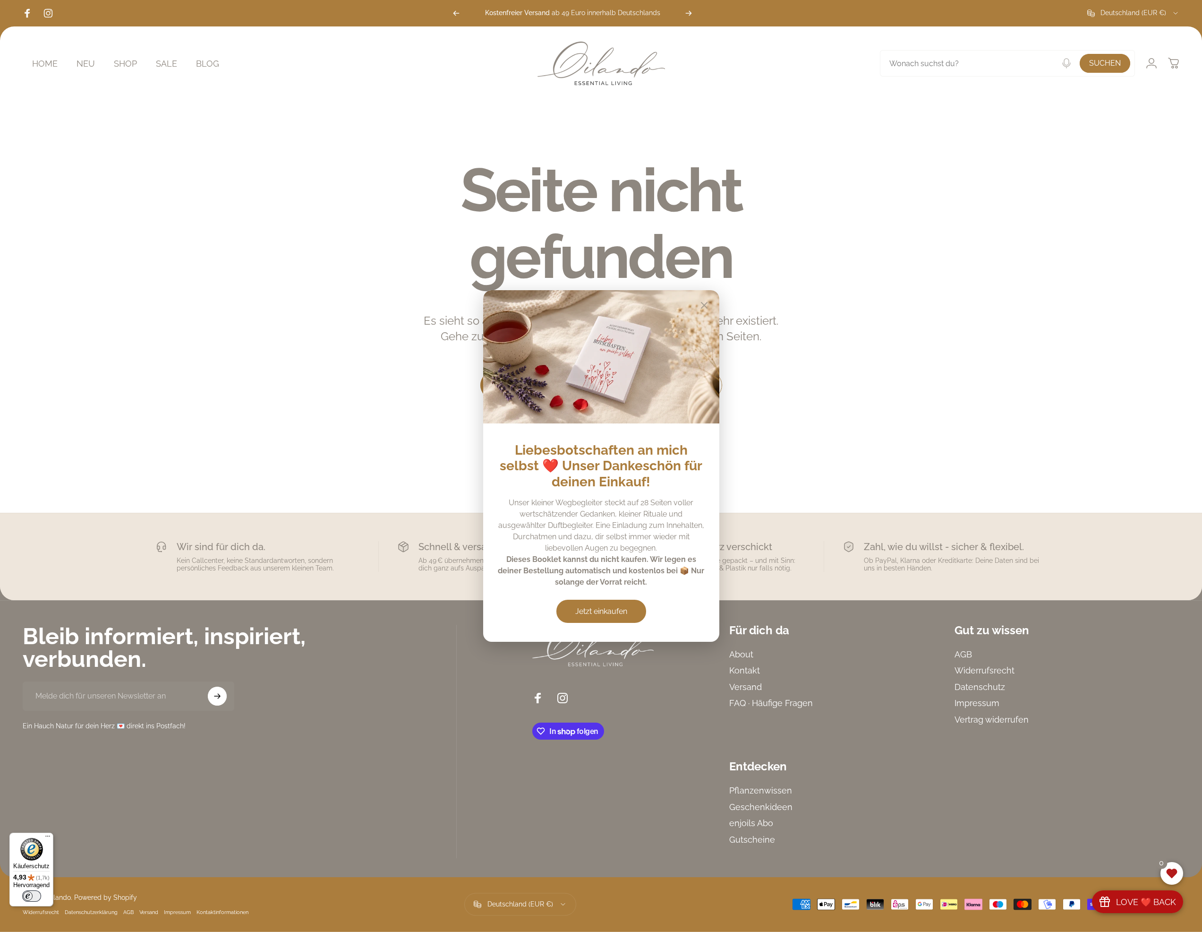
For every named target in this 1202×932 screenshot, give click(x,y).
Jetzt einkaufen (601, 611)
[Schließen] (704, 305)
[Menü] (47, 838)
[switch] (31, 896)
